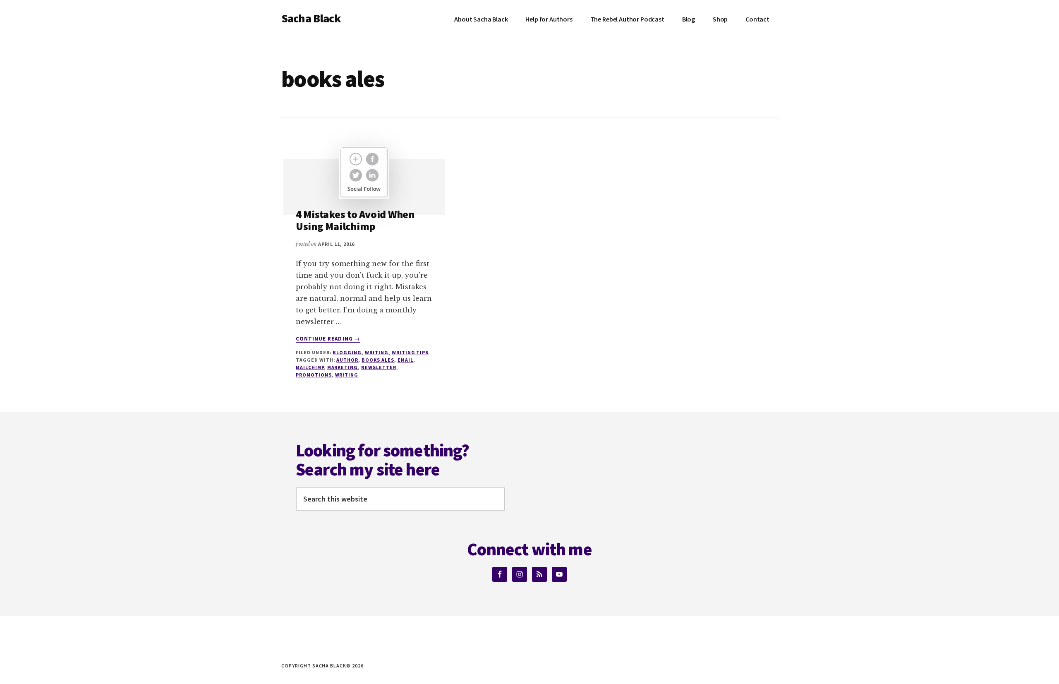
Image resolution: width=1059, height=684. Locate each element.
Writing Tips (410, 352)
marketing (342, 367)
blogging (347, 352)
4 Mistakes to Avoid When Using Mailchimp (355, 220)
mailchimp (310, 367)
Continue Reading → (328, 339)
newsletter (378, 367)
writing (347, 375)
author (347, 360)
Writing (376, 352)
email (405, 360)
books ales (378, 360)
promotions (314, 375)
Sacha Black (311, 18)
